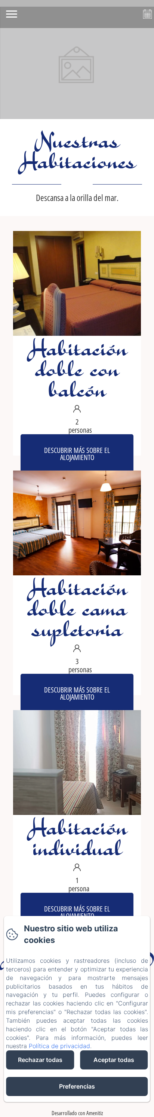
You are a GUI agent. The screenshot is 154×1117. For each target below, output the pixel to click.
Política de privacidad (59, 1046)
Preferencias (77, 1086)
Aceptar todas (113, 1059)
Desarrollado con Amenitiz (77, 1113)
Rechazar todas (40, 1059)
